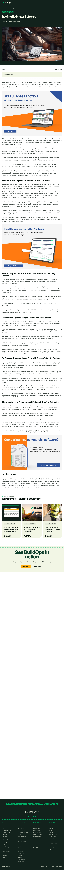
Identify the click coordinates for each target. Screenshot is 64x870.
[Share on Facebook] (56, 70)
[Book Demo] (26, 567)
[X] (36, 817)
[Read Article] (11, 521)
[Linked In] (28, 817)
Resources (4, 8)
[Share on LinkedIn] (61, 70)
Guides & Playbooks (12, 8)
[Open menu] (60, 2)
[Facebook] (33, 817)
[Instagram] (31, 817)
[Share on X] (59, 70)
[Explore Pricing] (37, 567)
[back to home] (6, 3)
